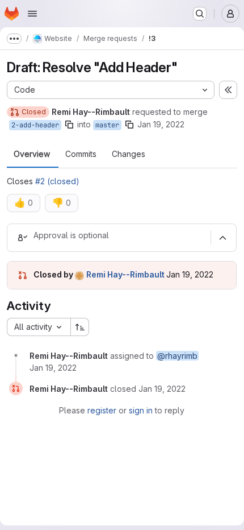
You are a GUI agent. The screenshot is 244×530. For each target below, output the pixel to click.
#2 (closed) (57, 181)
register (101, 410)
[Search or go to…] (200, 13)
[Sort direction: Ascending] (80, 327)
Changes (128, 154)
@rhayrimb (177, 356)
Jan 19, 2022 (160, 124)
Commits (80, 154)
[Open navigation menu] (32, 14)
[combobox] (38, 327)
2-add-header (35, 125)
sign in (141, 410)
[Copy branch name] (69, 124)
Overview (32, 154)
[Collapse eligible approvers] (222, 238)
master (107, 125)
